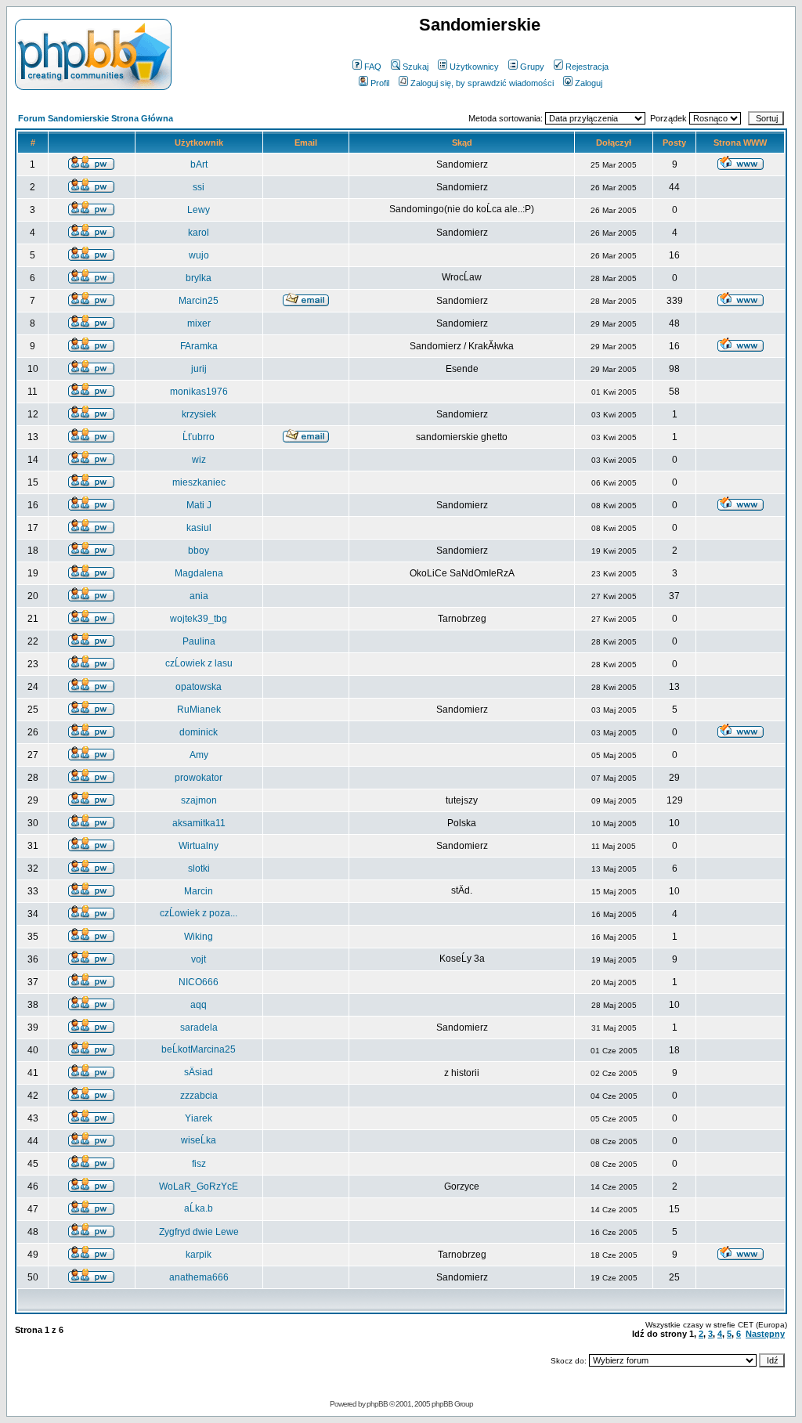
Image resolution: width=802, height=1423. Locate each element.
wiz (199, 459)
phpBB (377, 1404)
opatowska (198, 686)
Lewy (198, 209)
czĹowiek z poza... (198, 913)
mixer (199, 323)
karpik (198, 1254)
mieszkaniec (199, 482)
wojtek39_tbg (198, 618)
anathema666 (199, 1277)
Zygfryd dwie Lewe (199, 1231)
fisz (199, 1163)
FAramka (199, 346)
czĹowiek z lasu (199, 663)
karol (198, 232)
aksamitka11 (199, 823)
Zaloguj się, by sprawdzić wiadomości (482, 83)
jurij (199, 368)
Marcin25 (199, 300)
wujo (199, 255)
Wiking (198, 936)
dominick (198, 732)
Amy (199, 754)
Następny (765, 1333)
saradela (199, 1027)
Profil (379, 83)
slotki (199, 868)
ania (199, 596)
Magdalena (199, 573)
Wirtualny (199, 845)
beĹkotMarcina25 (198, 1049)
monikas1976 (199, 391)
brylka (198, 278)
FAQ (372, 66)
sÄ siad (198, 1072)
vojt (198, 959)
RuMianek (199, 709)
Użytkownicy (474, 66)
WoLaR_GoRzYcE (198, 1186)
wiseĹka (198, 1140)
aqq (198, 1004)
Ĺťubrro (198, 437)
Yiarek (198, 1118)
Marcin (198, 891)
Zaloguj (588, 83)
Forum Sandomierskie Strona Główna (95, 118)
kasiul (198, 527)
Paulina (198, 641)
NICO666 (199, 982)
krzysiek (199, 414)
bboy (198, 550)
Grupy (532, 66)
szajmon (199, 800)
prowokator (198, 777)
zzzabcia (199, 1095)
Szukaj (415, 66)
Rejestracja (587, 66)
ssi (198, 187)
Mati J (198, 505)
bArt (199, 164)
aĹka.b (198, 1208)
